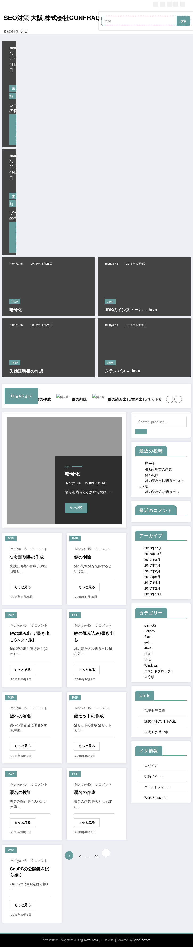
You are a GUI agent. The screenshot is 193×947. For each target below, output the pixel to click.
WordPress (91, 940)
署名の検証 (20, 792)
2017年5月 (152, 576)
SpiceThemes (141, 940)
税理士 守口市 (154, 710)
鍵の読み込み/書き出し (149, 399)
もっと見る (76, 507)
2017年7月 (152, 565)
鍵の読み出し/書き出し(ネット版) (81, 399)
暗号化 (15, 309)
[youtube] (182, 4)
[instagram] (175, 4)
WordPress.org (155, 797)
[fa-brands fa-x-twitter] (162, 4)
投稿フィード (154, 776)
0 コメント (39, 549)
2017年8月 (152, 559)
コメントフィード (157, 786)
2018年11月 (153, 548)
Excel (148, 636)
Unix (147, 659)
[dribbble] (169, 4)
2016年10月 (153, 593)
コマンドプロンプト (159, 671)
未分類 (149, 676)
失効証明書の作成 (26, 371)
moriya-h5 (16, 263)
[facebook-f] (155, 4)
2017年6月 (152, 571)
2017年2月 (152, 588)
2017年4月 (152, 582)
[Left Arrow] (169, 399)
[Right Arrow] (178, 399)
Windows (151, 665)
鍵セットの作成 (89, 715)
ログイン (150, 765)
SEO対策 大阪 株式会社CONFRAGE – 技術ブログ (73, 17)
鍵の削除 (82, 557)
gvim (147, 642)
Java (110, 302)
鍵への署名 (20, 715)
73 (96, 855)
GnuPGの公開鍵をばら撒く (29, 871)
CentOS (150, 625)
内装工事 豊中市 (156, 731)
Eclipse (149, 630)
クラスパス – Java (122, 371)
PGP (15, 302)
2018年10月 (153, 553)
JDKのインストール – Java (131, 309)
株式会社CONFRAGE (160, 721)
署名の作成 (84, 792)
